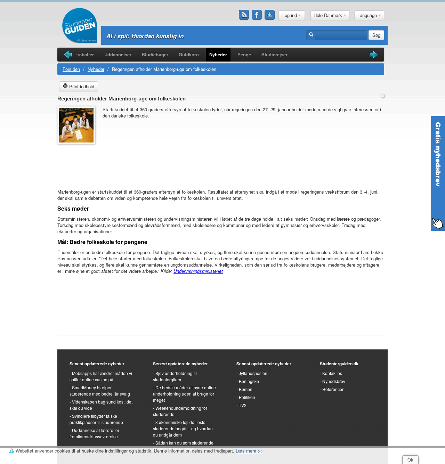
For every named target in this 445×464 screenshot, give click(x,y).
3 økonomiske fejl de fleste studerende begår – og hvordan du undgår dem (183, 428)
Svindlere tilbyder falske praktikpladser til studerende (96, 419)
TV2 (242, 405)
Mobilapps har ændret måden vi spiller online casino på (101, 376)
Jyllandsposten (253, 373)
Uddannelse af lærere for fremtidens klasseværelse (94, 433)
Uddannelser (117, 54)
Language (367, 15)
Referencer (332, 389)
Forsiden (71, 69)
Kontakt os (332, 373)
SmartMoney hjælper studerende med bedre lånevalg (100, 390)
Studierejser (274, 54)
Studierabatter (79, 54)
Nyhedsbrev (333, 381)
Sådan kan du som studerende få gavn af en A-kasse (183, 446)
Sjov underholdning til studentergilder (175, 376)
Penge (244, 54)
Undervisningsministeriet (198, 271)
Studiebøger (155, 54)
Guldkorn (189, 54)
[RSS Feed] (244, 15)
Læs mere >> (249, 450)
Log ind (290, 15)
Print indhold (81, 86)
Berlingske (249, 381)
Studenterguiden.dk (339, 363)
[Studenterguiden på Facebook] (257, 15)
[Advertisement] (78, 163)
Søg (376, 35)
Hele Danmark (328, 15)
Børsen (245, 389)
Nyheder (218, 54)
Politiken (247, 397)
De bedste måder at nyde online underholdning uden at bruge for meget (184, 393)
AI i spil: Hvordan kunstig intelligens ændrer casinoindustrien (191, 36)
